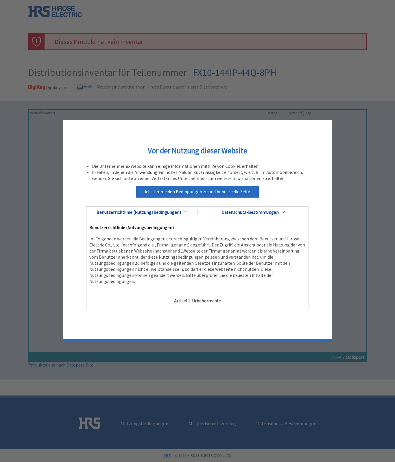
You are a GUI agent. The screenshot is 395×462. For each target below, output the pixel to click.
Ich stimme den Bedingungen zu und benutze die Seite (197, 191)
